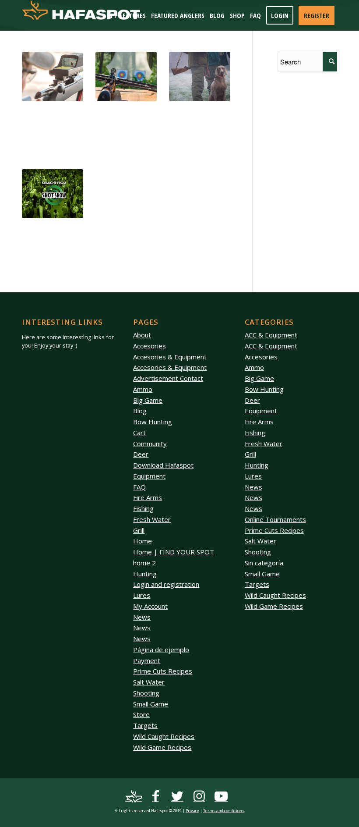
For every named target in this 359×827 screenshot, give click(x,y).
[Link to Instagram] (199, 796)
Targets (145, 725)
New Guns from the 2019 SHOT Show (48, 229)
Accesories (149, 345)
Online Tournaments (275, 519)
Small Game (150, 703)
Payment (146, 660)
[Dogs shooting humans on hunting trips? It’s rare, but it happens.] (199, 76)
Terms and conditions (223, 810)
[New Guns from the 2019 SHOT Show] (52, 194)
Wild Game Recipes (162, 747)
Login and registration (166, 584)
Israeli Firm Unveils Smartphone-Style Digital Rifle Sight (48, 116)
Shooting (146, 693)
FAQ (139, 487)
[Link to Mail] (133, 796)
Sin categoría (264, 562)
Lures (141, 595)
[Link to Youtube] (221, 796)
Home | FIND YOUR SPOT (173, 551)
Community (150, 443)
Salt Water (149, 682)
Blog (140, 410)
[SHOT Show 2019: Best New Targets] (126, 76)
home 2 (144, 562)
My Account (150, 606)
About (142, 334)
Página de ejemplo (161, 649)
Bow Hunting (152, 421)
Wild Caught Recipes (163, 736)
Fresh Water (152, 519)
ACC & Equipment (271, 334)
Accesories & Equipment (170, 356)
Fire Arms (147, 497)
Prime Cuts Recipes (162, 671)
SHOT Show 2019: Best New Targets (120, 112)
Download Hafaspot (163, 465)
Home (142, 540)
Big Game (147, 400)
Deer (140, 454)
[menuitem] (126, 15)
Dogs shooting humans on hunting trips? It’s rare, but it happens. (197, 120)
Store (141, 714)
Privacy (192, 810)
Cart (139, 432)
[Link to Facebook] (155, 796)
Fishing (143, 508)
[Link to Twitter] (177, 796)
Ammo (142, 389)
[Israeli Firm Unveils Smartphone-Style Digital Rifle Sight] (52, 76)
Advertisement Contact (168, 378)
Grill (138, 530)
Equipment (149, 476)
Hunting (145, 573)
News (142, 617)
